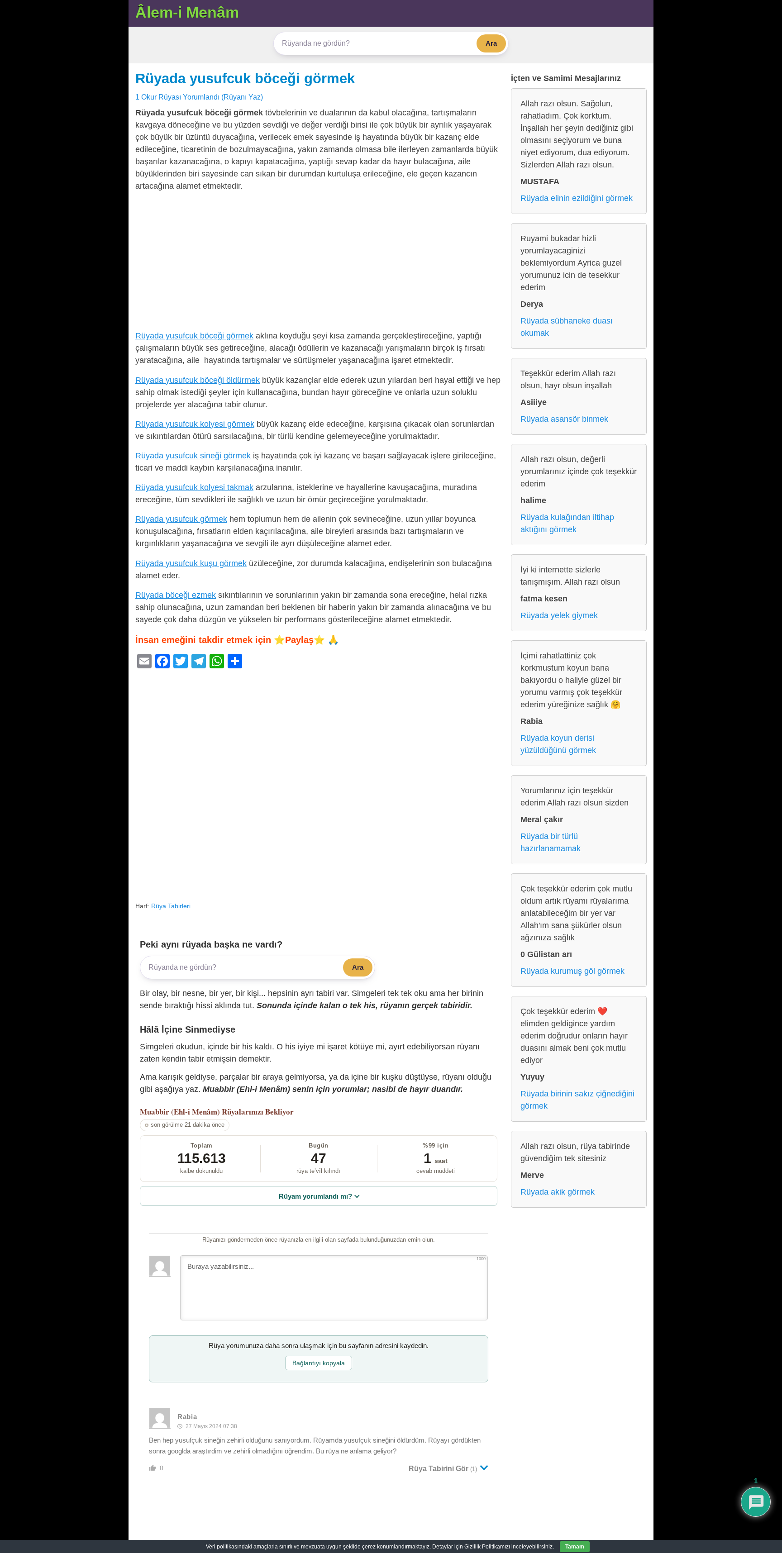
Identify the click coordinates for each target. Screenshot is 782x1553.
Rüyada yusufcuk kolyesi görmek (194, 424)
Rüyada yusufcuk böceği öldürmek (197, 380)
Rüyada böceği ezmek (175, 595)
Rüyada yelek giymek (559, 615)
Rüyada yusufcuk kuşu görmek (191, 563)
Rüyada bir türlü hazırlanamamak (550, 842)
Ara (491, 43)
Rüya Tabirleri (171, 906)
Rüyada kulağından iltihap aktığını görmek (567, 523)
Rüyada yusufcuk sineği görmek (193, 455)
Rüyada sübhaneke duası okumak (566, 327)
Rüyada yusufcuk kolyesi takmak (194, 487)
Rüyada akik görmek (557, 1191)
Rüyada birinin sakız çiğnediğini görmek (577, 1099)
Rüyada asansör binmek (564, 419)
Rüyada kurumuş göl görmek (572, 971)
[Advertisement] (318, 263)
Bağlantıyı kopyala (318, 1363)
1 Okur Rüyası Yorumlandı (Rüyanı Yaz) (199, 97)
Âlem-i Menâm (187, 12)
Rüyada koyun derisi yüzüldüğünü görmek (558, 744)
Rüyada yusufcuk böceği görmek (245, 78)
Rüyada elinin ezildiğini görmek (576, 198)
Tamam (574, 1546)
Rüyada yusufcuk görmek (181, 519)
